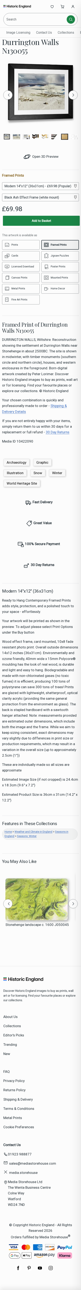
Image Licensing (18, 33)
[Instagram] (50, 1270)
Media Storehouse (53, 1237)
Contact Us (44, 33)
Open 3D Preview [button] (45, 156)
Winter (57, 473)
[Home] (17, 6)
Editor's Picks (13, 1035)
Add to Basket (41, 221)
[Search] (71, 19)
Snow (37, 473)
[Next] (73, 95)
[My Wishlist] (52, 6)
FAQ (6, 1071)
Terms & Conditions (18, 1108)
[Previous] (7, 95)
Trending (10, 1044)
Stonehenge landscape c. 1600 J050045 (37, 925)
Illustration (15, 473)
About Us (10, 1017)
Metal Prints (12, 1118)
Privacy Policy (14, 1081)
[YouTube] (40, 1270)
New (6, 1054)
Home (8, 831)
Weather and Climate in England (33, 831)
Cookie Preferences (18, 1127)
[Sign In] (73, 6)
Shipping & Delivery (18, 1099)
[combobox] (35, 19)
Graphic (42, 462)
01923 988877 (20, 1154)
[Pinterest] (29, 1270)
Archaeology (16, 462)
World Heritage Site (22, 483)
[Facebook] (18, 1270)
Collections (66, 33)
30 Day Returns (57, 432)
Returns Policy (14, 1090)
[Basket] (62, 6)
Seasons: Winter (27, 836)
